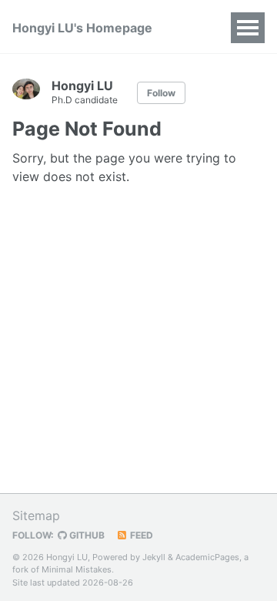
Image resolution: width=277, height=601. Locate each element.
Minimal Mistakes (77, 569)
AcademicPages (207, 557)
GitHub (86, 535)
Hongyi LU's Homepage (82, 27)
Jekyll (153, 557)
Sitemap (36, 515)
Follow (161, 93)
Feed (140, 535)
